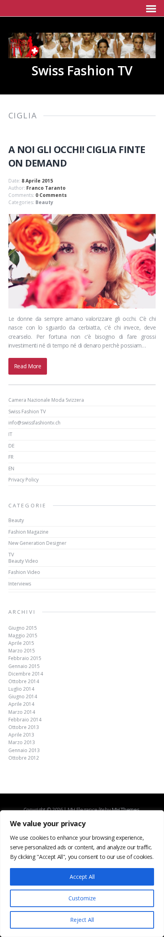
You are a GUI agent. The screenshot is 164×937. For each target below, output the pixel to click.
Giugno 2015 (22, 628)
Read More (27, 366)
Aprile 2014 (21, 704)
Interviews (19, 583)
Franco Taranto (46, 188)
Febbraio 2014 (24, 719)
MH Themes (125, 809)
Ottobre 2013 (23, 727)
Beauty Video (23, 561)
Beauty (44, 202)
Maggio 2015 (22, 635)
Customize (82, 898)
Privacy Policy (23, 479)
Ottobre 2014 (23, 681)
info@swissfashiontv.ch (34, 422)
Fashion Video (24, 572)
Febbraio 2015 (24, 658)
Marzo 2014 (21, 712)
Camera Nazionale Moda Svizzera (46, 400)
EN (11, 468)
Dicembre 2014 (25, 673)
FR (11, 457)
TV (11, 554)
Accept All (82, 876)
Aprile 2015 (21, 643)
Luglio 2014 (21, 689)
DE (11, 445)
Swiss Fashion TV (27, 411)
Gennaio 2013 (24, 750)
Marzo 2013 (21, 742)
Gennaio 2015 (24, 666)
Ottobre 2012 (23, 757)
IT (10, 434)
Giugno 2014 (22, 696)
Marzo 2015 (21, 650)
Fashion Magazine (28, 531)
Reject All (82, 919)
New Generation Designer (37, 543)
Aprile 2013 (21, 734)
